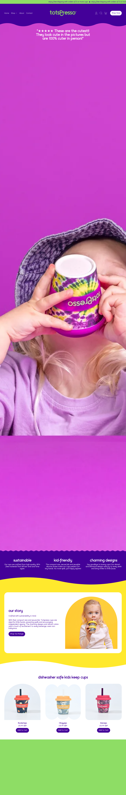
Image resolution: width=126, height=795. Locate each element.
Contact (29, 13)
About (21, 13)
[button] (101, 13)
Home (6, 13)
